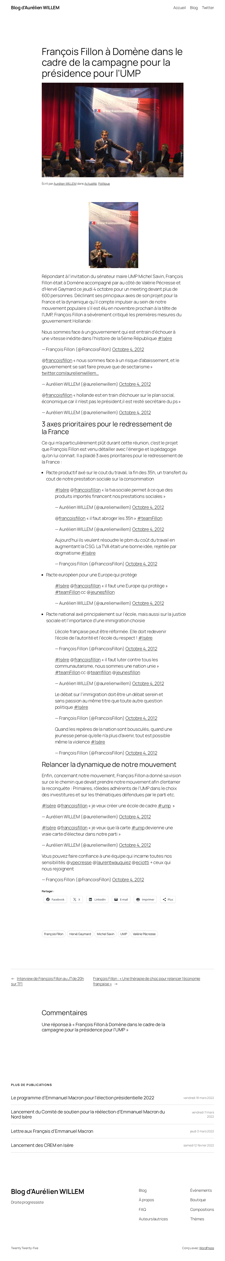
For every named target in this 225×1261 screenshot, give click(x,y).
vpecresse (81, 862)
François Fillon (54, 934)
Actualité (90, 183)
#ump (164, 805)
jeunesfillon (103, 592)
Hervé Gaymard (80, 934)
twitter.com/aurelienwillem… (70, 373)
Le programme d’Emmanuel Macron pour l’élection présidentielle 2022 (82, 1097)
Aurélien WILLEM (65, 183)
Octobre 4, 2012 (128, 349)
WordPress (206, 1248)
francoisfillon (59, 360)
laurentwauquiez (114, 862)
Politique (104, 183)
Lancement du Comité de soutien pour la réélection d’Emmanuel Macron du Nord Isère (88, 1114)
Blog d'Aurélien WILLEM (35, 7)
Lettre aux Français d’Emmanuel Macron (52, 1131)
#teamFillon (149, 518)
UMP (123, 934)
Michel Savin (105, 934)
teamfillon (101, 672)
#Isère (165, 338)
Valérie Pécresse (144, 934)
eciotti (142, 862)
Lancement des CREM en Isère (42, 1145)
